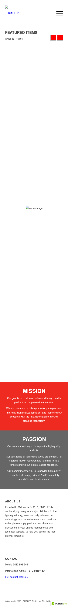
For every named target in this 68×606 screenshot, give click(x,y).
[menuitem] (58, 13)
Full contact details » (16, 577)
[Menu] (58, 13)
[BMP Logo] (28, 13)
